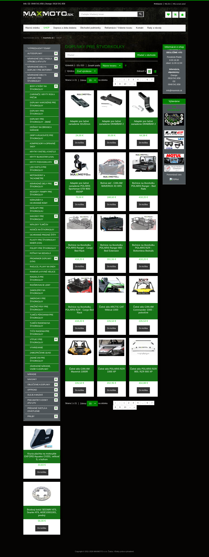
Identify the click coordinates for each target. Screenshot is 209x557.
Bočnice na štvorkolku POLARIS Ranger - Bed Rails (143, 186)
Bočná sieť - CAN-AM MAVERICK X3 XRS (111, 184)
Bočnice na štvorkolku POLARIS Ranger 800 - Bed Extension (111, 248)
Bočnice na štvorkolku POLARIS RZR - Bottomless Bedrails (143, 248)
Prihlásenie (158, 4)
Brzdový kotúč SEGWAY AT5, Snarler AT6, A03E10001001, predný (42, 512)
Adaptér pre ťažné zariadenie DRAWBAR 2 (111, 122)
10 (125, 84)
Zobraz (83, 80)
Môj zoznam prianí (179, 4)
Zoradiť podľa (94, 65)
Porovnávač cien (174, 175)
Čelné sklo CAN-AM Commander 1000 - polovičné (143, 309)
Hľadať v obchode (146, 55)
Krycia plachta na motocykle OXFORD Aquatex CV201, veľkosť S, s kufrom (41, 456)
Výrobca (70, 71)
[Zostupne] (125, 65)
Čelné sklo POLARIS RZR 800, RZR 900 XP (143, 370)
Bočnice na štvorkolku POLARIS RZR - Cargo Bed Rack (79, 309)
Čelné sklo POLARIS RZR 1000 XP (111, 370)
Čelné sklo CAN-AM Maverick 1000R (79, 370)
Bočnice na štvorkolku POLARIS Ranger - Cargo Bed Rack (79, 248)
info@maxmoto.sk (174, 90)
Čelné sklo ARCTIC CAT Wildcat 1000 (111, 308)
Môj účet (168, 4)
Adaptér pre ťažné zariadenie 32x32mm (79, 122)
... (142, 79)
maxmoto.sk (48, 38)
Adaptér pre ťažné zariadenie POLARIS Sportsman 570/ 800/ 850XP (79, 187)
